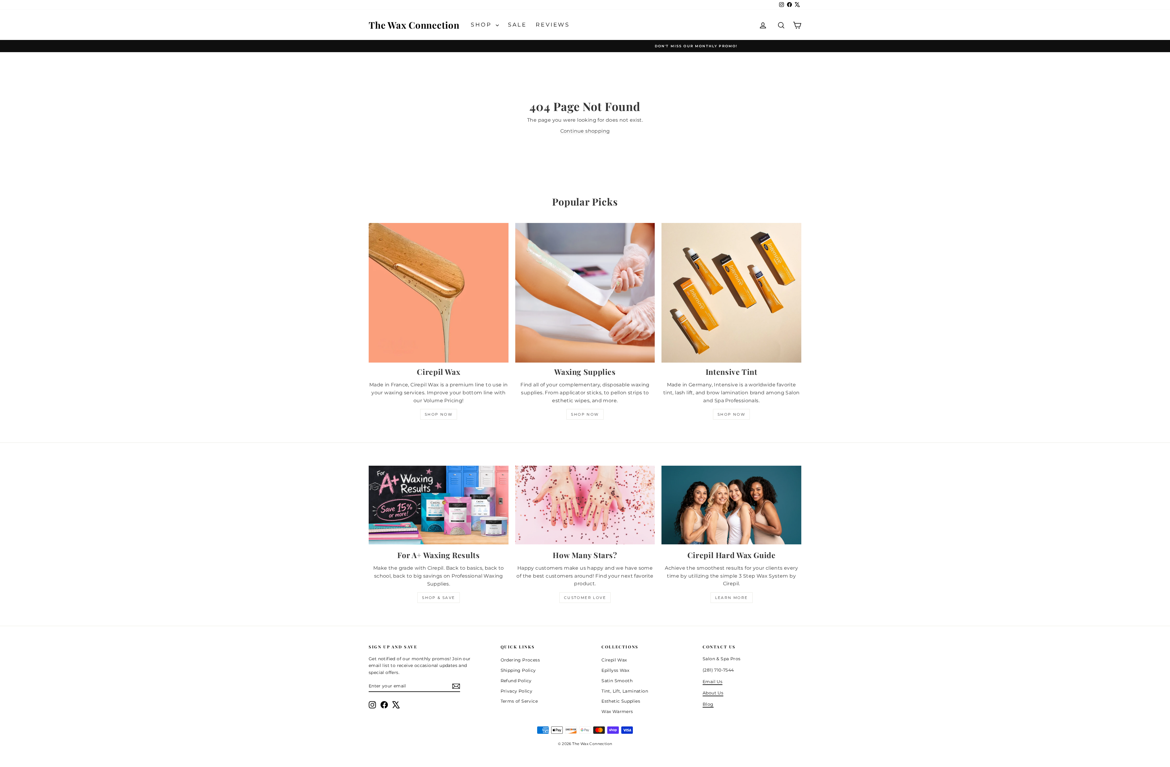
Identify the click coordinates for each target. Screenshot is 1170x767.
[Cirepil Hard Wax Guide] (731, 505)
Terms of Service (519, 701)
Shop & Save (438, 597)
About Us (713, 693)
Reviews (552, 24)
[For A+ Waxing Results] (439, 505)
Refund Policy (516, 680)
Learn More (731, 597)
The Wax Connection (414, 25)
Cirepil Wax (614, 660)
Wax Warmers (617, 711)
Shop (482, 24)
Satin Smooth (617, 680)
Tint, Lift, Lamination (624, 691)
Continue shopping (585, 131)
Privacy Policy (517, 691)
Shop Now (438, 414)
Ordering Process (520, 660)
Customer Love (585, 597)
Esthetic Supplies (620, 701)
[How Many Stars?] (585, 505)
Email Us (712, 681)
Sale (517, 24)
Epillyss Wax (615, 670)
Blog (708, 704)
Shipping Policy (518, 670)
